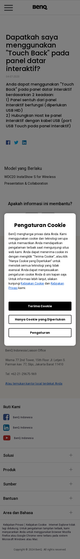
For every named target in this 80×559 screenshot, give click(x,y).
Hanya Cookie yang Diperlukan (40, 319)
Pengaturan (40, 333)
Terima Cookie (40, 306)
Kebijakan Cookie (32, 283)
